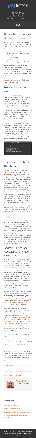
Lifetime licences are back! (11, 405)
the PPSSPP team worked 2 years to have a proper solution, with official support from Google (17, 319)
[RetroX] (18, 6)
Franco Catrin (10, 38)
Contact (23, 18)
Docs (16, 18)
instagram (23, 12)
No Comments (22, 38)
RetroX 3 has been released (12, 375)
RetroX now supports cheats (12, 421)
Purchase (10, 18)
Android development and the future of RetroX (17, 412)
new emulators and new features (15, 173)
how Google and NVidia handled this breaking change (17, 302)
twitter (16, 12)
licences (10, 365)
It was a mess (12, 287)
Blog (14, 16)
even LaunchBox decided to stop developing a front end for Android (15, 270)
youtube (20, 12)
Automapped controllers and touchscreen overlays (16, 416)
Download (21, 16)
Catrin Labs (21, 431)
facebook (13, 12)
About (9, 16)
